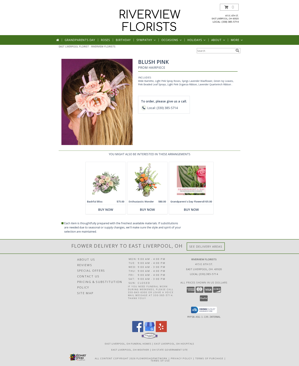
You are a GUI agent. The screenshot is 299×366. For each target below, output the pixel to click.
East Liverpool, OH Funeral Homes (128, 343)
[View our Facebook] (137, 331)
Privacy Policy (181, 358)
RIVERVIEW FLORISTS (149, 21)
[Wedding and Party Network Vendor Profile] (149, 337)
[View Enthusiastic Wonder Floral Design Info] (147, 180)
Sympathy (144, 40)
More (235, 40)
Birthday (123, 40)
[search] (237, 50)
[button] (229, 7)
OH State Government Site (170, 349)
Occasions (169, 40)
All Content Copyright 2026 (115, 358)
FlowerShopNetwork (152, 358)
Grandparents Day (80, 40)
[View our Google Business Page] (149, 331)
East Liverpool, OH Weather (130, 349)
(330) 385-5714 (230, 21)
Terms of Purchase (209, 358)
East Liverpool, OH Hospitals (174, 343)
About (216, 40)
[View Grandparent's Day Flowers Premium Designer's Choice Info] (191, 180)
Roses (105, 40)
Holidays (194, 40)
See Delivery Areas (205, 246)
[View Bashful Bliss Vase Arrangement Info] (106, 180)
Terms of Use (160, 360)
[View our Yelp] (161, 331)
